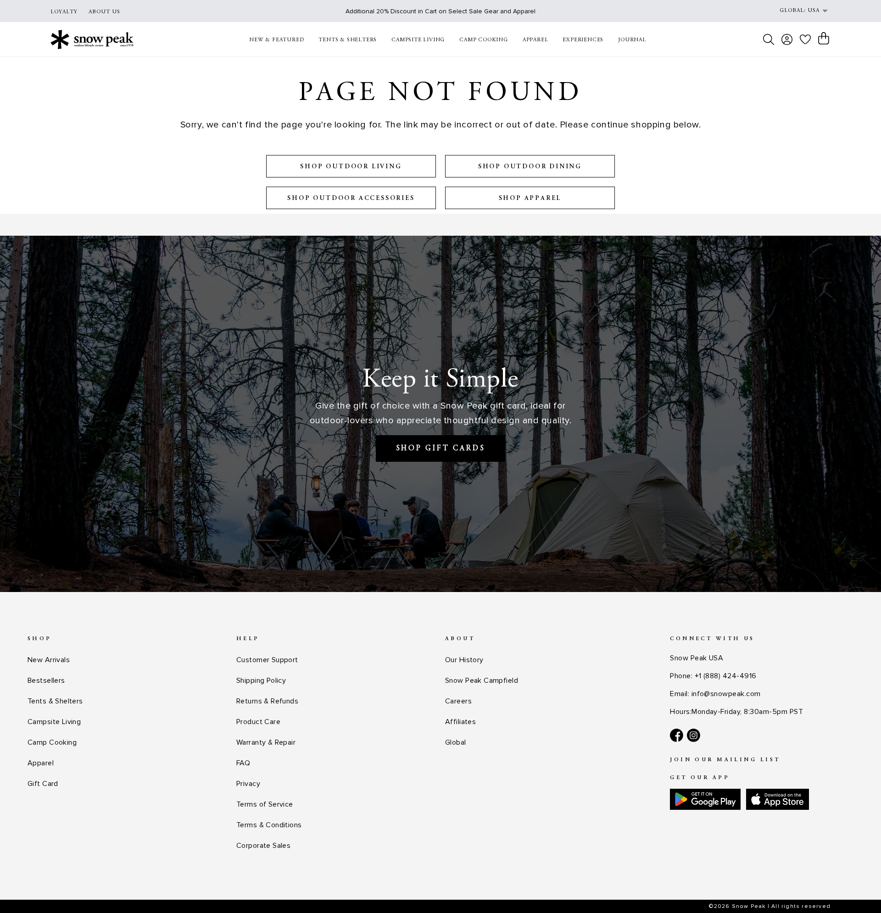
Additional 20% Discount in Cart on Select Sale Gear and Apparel (440, 11)
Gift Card (43, 783)
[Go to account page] (787, 39)
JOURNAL (632, 40)
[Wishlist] (805, 39)
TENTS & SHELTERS (347, 40)
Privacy (248, 783)
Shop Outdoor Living (350, 167)
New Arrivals (49, 659)
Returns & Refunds (267, 701)
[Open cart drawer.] (824, 38)
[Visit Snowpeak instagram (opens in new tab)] (693, 735)
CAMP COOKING (483, 40)
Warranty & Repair (266, 742)
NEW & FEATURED (276, 40)
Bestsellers (46, 680)
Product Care (258, 721)
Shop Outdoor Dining (530, 167)
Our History (464, 659)
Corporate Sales (263, 845)
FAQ (243, 763)
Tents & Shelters (55, 701)
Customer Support (267, 659)
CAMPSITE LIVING (418, 40)
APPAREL (535, 40)
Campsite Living (54, 721)
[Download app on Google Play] (705, 799)
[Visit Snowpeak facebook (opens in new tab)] (676, 735)
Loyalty (64, 12)
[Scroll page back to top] (855, 888)
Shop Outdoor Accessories (350, 198)
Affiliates (460, 721)
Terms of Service (264, 804)
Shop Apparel (530, 198)
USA (814, 10)
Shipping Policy (261, 680)
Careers (458, 701)
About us (104, 12)
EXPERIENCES (583, 40)
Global (455, 742)
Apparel (41, 763)
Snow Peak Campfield (481, 680)
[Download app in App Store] (777, 799)
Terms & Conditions (269, 825)
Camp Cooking (52, 742)
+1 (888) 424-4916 (726, 676)
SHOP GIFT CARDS (440, 448)
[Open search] (768, 39)
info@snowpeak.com (726, 693)
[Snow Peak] (92, 39)
